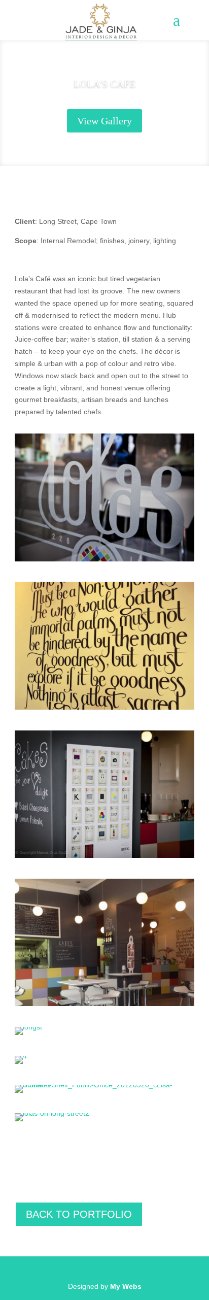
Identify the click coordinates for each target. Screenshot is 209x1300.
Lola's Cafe (104, 83)
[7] (104, 707)
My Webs (126, 1286)
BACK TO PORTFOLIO (79, 1214)
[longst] (28, 1027)
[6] (104, 855)
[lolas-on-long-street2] (52, 1113)
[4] (21, 1056)
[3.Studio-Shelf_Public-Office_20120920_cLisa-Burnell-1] (104, 1085)
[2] (104, 559)
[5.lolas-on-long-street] (104, 1003)
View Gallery (104, 120)
